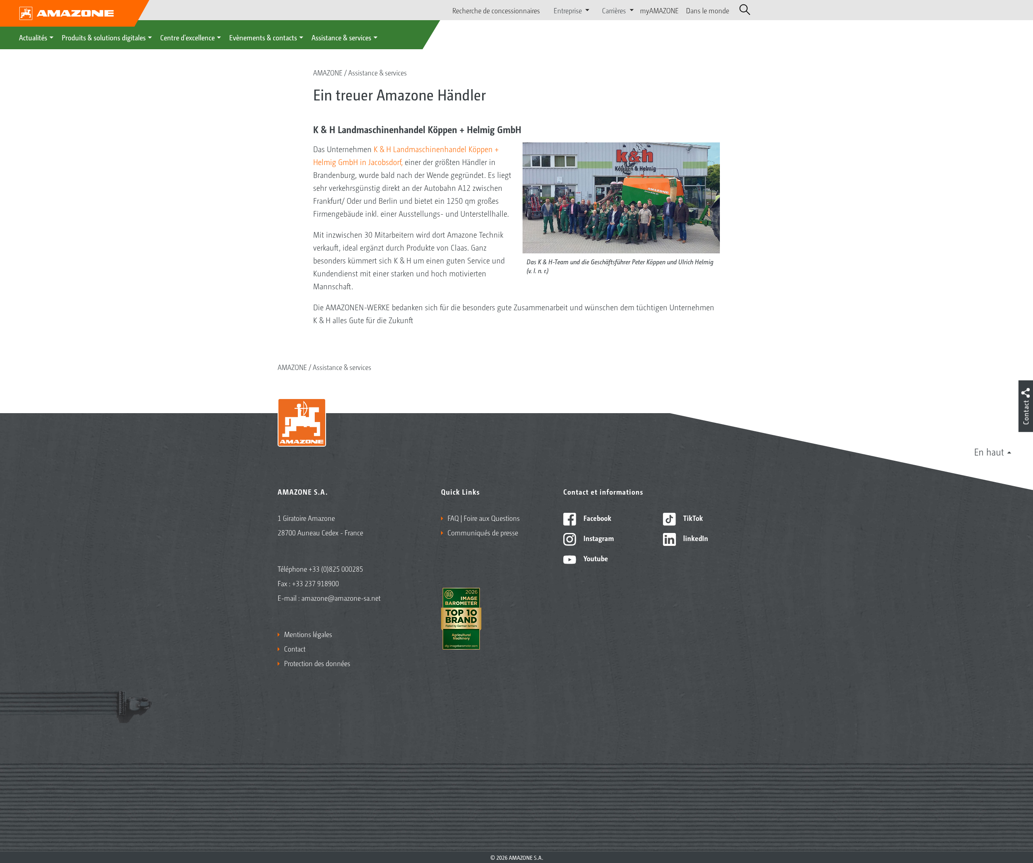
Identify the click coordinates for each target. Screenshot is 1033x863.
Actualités (33, 37)
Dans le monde (707, 10)
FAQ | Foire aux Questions (483, 517)
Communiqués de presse (482, 532)
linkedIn (695, 537)
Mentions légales (308, 633)
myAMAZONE (659, 10)
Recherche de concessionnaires (496, 10)
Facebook (596, 517)
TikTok (692, 517)
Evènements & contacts (263, 37)
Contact (294, 648)
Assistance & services (341, 37)
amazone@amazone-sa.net (341, 597)
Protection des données (317, 663)
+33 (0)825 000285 (336, 568)
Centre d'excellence (187, 37)
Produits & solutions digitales (104, 37)
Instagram (598, 537)
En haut (989, 451)
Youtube (595, 558)
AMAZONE (328, 72)
